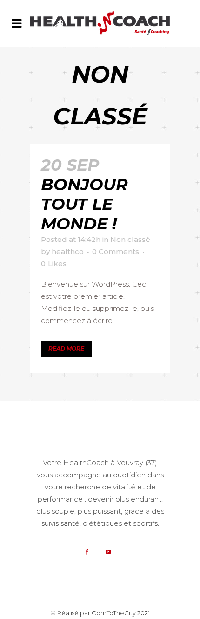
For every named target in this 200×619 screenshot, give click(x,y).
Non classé (130, 239)
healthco (68, 251)
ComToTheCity (114, 613)
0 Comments (115, 251)
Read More (66, 348)
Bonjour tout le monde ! (84, 204)
